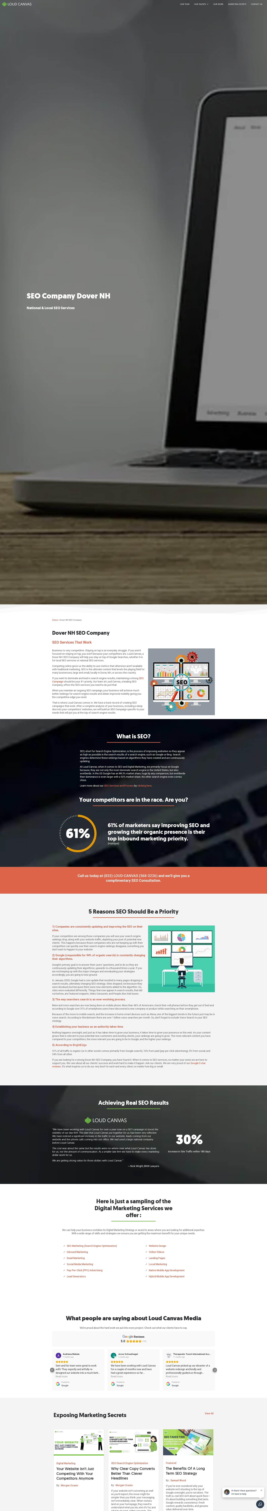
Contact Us (256, 4)
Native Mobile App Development (167, 1270)
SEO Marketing (75, 1245)
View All (209, 1413)
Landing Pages (157, 1258)
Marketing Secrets (237, 4)
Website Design (157, 1245)
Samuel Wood (178, 1480)
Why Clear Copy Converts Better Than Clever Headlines (133, 1473)
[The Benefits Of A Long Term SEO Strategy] (188, 1444)
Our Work (218, 4)
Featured (171, 1463)
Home (55, 620)
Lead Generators (76, 1276)
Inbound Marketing (77, 1251)
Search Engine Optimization (100, 1245)
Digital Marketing (65, 1463)
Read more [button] (62, 1376)
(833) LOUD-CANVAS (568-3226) (131, 876)
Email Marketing (76, 1258)
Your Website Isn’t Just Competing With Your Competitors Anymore (75, 1473)
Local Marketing (158, 1264)
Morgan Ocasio (69, 1485)
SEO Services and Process (119, 785)
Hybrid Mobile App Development (167, 1276)
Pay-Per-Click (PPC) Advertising (84, 1270)
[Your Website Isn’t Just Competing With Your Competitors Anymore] (79, 1444)
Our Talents (200, 4)
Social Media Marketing (80, 1264)
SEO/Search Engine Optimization (129, 1463)
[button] (52, 1370)
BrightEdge (80, 1045)
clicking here (144, 785)
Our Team (184, 4)
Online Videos (156, 1251)
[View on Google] (58, 1355)
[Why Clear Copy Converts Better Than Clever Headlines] (133, 1444)
